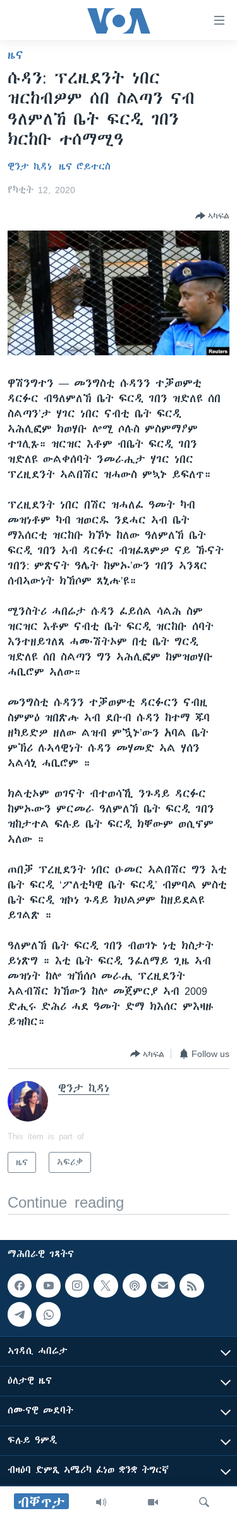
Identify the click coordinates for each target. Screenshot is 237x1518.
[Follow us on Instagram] (77, 1286)
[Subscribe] (163, 1286)
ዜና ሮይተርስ (85, 166)
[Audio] (101, 1502)
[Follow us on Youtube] (48, 1286)
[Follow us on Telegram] (20, 1314)
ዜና (15, 55)
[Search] (204, 1502)
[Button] (212, 216)
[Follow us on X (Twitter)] (106, 1286)
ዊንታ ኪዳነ (30, 166)
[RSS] (191, 1286)
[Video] (153, 1502)
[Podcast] (135, 1286)
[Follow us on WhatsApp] (48, 1314)
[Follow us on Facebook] (20, 1286)
